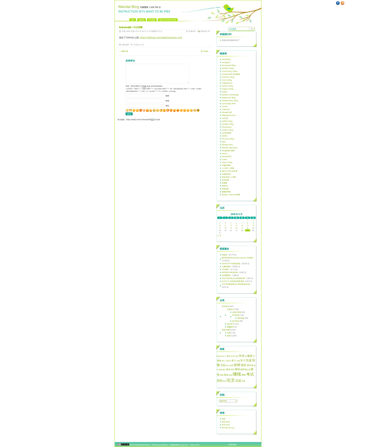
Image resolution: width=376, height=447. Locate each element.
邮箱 (167, 100)
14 (242, 225)
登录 (223, 419)
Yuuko (224, 159)
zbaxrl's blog (227, 162)
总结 (231, 365)
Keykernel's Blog (228, 97)
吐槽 (229, 333)
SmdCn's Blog (227, 130)
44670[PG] (226, 59)
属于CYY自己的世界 (229, 171)
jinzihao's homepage (230, 94)
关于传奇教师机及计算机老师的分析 (236, 284)
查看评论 (192, 31)
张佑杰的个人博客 (229, 177)
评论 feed (226, 424)
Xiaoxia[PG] (226, 156)
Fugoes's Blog (227, 89)
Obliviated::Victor (229, 115)
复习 (233, 360)
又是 (227, 360)
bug (219, 356)
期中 (224, 370)
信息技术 (230, 309)
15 (247, 225)
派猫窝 (224, 183)
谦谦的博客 (226, 191)
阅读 (243, 381)
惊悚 (237, 365)
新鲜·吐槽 (225, 330)
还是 (238, 380)
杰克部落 (225, 180)
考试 (250, 374)
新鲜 (229, 335)
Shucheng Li (227, 127)
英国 (219, 380)
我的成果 (125, 44)
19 (231, 228)
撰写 (249, 365)
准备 (219, 360)
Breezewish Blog (229, 65)
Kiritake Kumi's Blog (230, 100)
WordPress (183, 445)
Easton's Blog (227, 86)
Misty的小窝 (227, 112)
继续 (237, 374)
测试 (237, 369)
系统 (221, 375)
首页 (132, 20)
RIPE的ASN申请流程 (230, 272)
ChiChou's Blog (228, 77)
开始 (222, 365)
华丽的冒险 (226, 165)
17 (220, 228)
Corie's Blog (227, 80)
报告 (243, 365)
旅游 (220, 369)
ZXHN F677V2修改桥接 (231, 263)
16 (253, 225)
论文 (230, 380)
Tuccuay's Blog (228, 139)
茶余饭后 (225, 188)
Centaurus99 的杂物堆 (231, 74)
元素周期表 (226, 266)
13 (236, 225)
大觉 (238, 360)
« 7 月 (219, 235)
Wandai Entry (227, 144)
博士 (223, 361)
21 (242, 228)
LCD (142, 44)
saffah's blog (227, 121)
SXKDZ (224, 136)
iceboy (224, 92)
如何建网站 (226, 275)
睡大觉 (247, 369)
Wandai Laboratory (229, 147)
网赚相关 (230, 327)
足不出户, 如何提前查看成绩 (233, 281)
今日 (233, 356)
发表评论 (203, 31)
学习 (242, 360)
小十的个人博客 (228, 168)
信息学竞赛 (236, 312)
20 (236, 228)
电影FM (225, 186)
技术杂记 (235, 321)
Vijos (224, 141)
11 (225, 225)
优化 (236, 356)
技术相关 (225, 306)
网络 (244, 374)
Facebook (337, 3)
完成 (249, 360)
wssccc (225, 153)
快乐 (227, 365)
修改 (250, 356)
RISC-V (223, 356)
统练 (230, 375)
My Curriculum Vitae (168, 20)
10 (220, 225)
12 (231, 225)
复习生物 (205, 51)
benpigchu (226, 62)
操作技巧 (230, 324)
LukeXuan (226, 109)
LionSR (224, 106)
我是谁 (141, 20)
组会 (226, 374)
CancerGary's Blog (229, 71)
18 (225, 228)
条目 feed (226, 422)
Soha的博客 (226, 133)
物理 (242, 369)
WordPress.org (228, 427)
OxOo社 (225, 118)
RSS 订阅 (342, 3)
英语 (224, 381)
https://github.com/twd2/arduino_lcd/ (161, 37)
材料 (232, 369)
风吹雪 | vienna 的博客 (231, 194)
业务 (228, 356)
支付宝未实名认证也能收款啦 (233, 278)
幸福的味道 (226, 174)
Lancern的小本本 (229, 103)
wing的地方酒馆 (228, 150)
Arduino (136, 44)
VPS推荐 (151, 20)
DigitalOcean (227, 83)
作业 (242, 356)
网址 (167, 105)
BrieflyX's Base (228, 68)
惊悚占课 (123, 51)
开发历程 (235, 315)
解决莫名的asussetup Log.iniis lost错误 (237, 257)
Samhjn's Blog (228, 124)
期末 (228, 369)
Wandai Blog (128, 6)
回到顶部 (232, 444)
